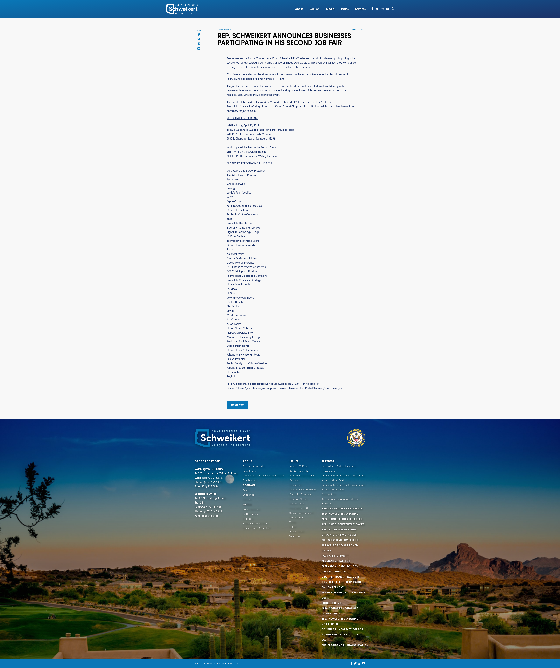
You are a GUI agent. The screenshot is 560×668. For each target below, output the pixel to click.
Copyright (234, 663)
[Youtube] (387, 9)
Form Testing (332, 603)
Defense (294, 480)
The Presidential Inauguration (345, 645)
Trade (292, 522)
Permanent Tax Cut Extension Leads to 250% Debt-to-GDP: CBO (340, 566)
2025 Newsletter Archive (340, 513)
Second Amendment (301, 513)
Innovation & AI (298, 508)
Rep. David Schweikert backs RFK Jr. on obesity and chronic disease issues (343, 529)
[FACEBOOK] (199, 35)
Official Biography (254, 466)
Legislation (249, 471)
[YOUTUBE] (363, 663)
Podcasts (248, 519)
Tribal (292, 527)
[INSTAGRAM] (359, 663)
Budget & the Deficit (301, 475)
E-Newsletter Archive (255, 523)
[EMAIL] (199, 49)
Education (295, 485)
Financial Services (300, 494)
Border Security (298, 471)
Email (246, 490)
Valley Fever (296, 531)
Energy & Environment (302, 489)
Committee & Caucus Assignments (263, 475)
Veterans (294, 536)
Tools (197, 663)
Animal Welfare (298, 466)
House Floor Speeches (256, 528)
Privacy (222, 663)
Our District (250, 480)
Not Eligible (331, 624)
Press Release (251, 509)
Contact (314, 9)
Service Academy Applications (340, 499)
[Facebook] (372, 9)
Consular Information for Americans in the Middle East (343, 634)
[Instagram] (382, 9)
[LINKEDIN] (199, 44)
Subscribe (249, 495)
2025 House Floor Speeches (342, 519)
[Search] (393, 9)
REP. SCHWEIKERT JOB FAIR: (242, 118)
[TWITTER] (199, 39)
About (299, 9)
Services (360, 9)
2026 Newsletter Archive (340, 618)
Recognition (329, 494)
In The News (250, 514)
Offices (247, 499)
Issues (345, 9)
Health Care (296, 503)
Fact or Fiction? (334, 555)
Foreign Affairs (298, 499)
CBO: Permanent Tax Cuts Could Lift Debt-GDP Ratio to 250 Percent (341, 582)
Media (330, 9)
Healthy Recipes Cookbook (342, 508)
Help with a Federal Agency (339, 466)
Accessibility (209, 663)
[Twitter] (377, 9)
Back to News (237, 404)
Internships (328, 471)
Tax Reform (296, 517)
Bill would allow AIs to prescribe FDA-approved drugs (340, 545)
